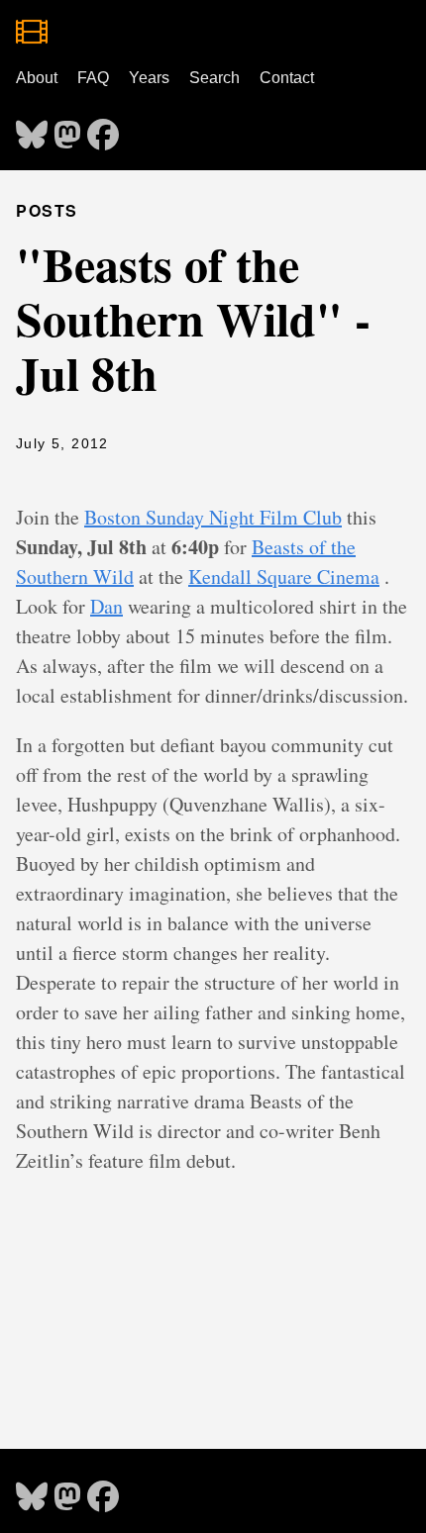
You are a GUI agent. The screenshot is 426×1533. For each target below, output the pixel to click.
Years (149, 77)
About (36, 77)
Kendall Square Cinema (283, 576)
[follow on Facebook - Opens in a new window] (103, 128)
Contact (287, 77)
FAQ (93, 77)
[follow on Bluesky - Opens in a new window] (32, 128)
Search (214, 77)
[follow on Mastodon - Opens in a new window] (67, 128)
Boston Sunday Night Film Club (213, 517)
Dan (106, 606)
